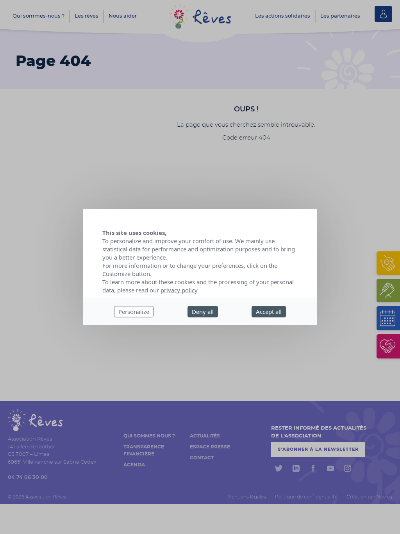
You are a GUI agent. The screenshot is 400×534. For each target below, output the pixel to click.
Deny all (203, 311)
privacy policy (179, 290)
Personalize (133, 311)
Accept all (269, 311)
